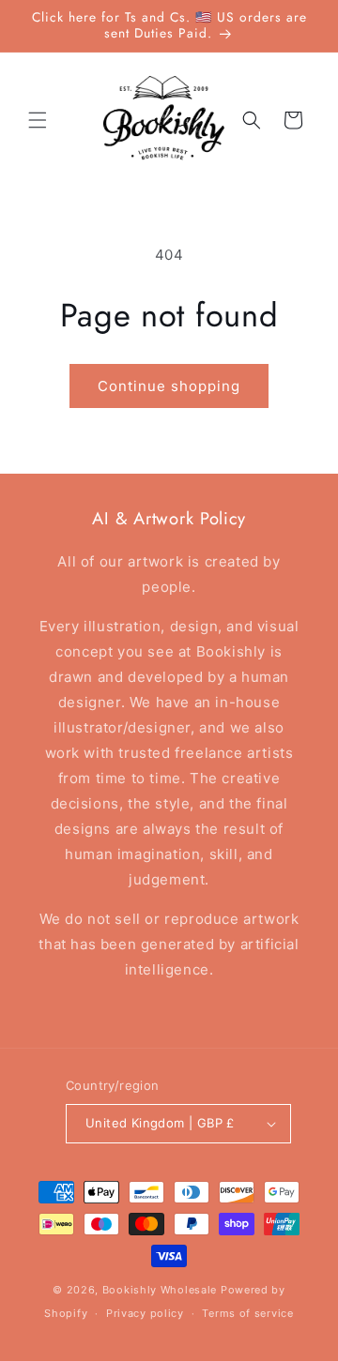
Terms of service (247, 1313)
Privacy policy (145, 1313)
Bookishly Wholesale (159, 1289)
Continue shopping (169, 386)
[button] (37, 120)
